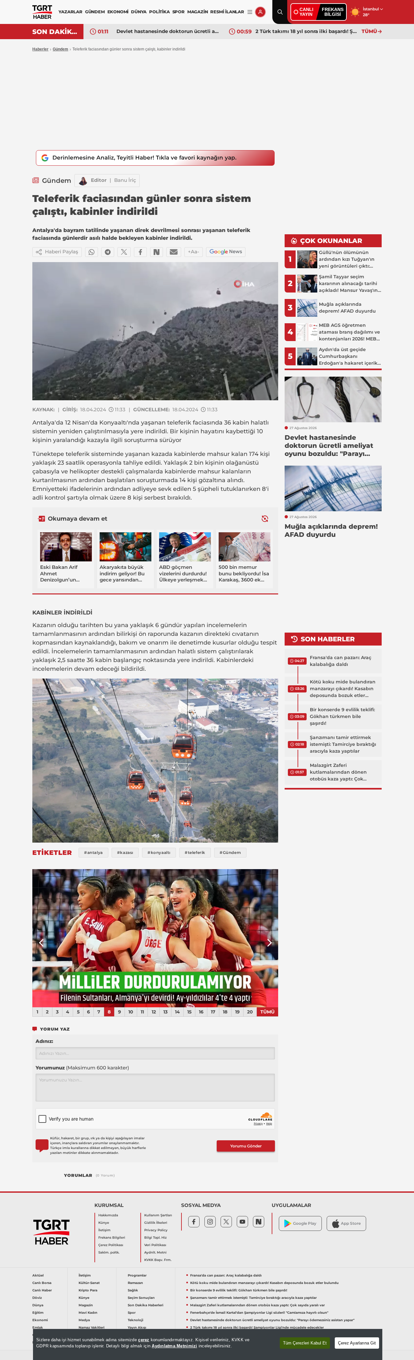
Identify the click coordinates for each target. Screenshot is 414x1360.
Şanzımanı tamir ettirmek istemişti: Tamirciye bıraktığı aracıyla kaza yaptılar (343, 744)
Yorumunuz (82, 1068)
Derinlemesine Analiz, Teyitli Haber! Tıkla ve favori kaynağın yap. (144, 157)
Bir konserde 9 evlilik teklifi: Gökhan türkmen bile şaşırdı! (342, 716)
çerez (143, 1339)
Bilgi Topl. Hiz (155, 1237)
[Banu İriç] (83, 180)
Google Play (304, 1223)
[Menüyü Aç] (249, 12)
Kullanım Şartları (158, 1215)
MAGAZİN (197, 11)
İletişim (104, 1230)
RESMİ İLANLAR (227, 11)
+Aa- (193, 252)
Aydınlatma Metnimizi (174, 1345)
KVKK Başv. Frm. (157, 1260)
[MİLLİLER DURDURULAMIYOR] (155, 938)
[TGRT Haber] (42, 12)
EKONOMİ (118, 11)
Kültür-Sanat (89, 1283)
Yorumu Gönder (246, 1146)
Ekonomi (40, 1320)
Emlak (37, 1327)
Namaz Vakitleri (91, 1327)
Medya (84, 1320)
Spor (132, 1312)
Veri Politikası (155, 1245)
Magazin (86, 1305)
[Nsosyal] (156, 252)
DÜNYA (139, 11)
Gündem (60, 49)
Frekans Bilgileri (111, 1237)
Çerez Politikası (110, 1245)
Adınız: (44, 1041)
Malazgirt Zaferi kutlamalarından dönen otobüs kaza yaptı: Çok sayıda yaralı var (338, 772)
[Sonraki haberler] (265, 519)
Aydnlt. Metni (155, 1252)
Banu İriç (125, 180)
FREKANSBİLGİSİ (332, 12)
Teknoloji (135, 1320)
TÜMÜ (369, 31)
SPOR (178, 11)
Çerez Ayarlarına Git (357, 1343)
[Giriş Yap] (260, 11)
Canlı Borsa (41, 1283)
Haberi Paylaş (61, 252)
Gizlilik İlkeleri (155, 1223)
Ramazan (135, 1283)
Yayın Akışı (137, 1327)
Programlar (137, 1275)
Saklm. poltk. (108, 1252)
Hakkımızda (108, 1215)
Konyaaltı (113, 422)
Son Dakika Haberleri (145, 1305)
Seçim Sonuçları (141, 1298)
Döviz (37, 1298)
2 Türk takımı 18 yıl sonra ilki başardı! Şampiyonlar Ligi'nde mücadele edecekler (307, 31)
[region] (207, 1344)
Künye (103, 1223)
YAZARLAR (70, 11)
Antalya (43, 422)
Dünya (37, 1305)
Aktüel (38, 1275)
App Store (351, 1223)
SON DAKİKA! (55, 32)
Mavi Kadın (88, 1312)
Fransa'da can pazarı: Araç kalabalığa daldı (340, 661)
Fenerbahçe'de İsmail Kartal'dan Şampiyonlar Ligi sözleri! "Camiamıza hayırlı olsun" (259, 1312)
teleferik (179, 422)
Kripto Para (88, 1290)
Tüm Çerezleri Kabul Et (305, 1343)
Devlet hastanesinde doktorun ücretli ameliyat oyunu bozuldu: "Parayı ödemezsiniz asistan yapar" (167, 31)
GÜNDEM (95, 11)
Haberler (40, 49)
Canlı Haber (42, 1290)
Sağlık (133, 1290)
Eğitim (37, 1312)
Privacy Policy (156, 1230)
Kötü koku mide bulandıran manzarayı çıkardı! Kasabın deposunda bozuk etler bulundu (343, 689)
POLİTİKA (159, 11)
